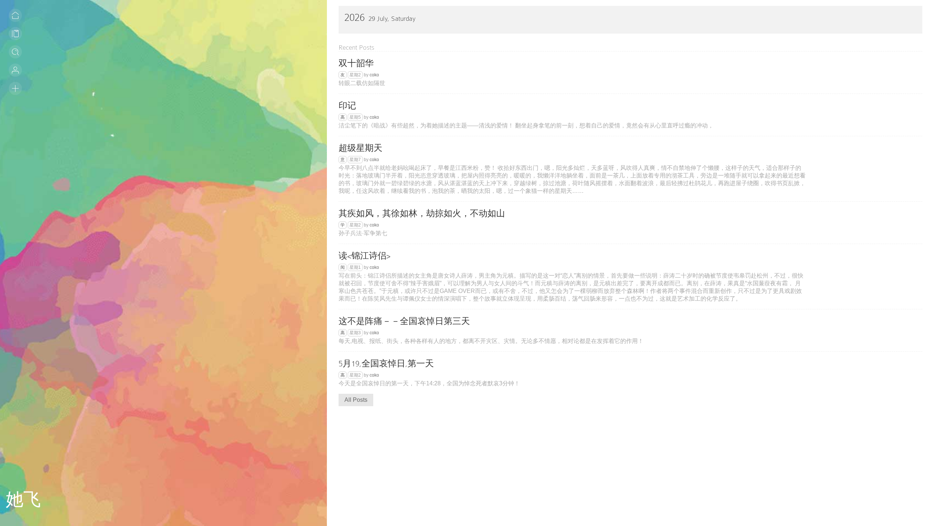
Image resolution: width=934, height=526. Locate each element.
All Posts (355, 400)
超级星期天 (360, 148)
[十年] (15, 88)
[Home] (15, 15)
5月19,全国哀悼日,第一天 (386, 363)
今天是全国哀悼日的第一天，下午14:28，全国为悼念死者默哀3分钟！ (429, 383)
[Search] (15, 51)
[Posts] (15, 33)
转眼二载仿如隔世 (362, 83)
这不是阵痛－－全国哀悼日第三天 (404, 321)
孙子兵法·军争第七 (363, 233)
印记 (347, 105)
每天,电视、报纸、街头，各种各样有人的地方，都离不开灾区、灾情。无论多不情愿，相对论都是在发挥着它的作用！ (491, 341)
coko (374, 74)
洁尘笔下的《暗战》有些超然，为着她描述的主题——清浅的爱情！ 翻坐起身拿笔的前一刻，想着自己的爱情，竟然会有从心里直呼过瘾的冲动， (526, 125)
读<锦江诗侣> (364, 255)
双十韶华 (356, 63)
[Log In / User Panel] (15, 70)
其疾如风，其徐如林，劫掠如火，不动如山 (422, 213)
